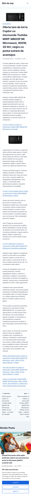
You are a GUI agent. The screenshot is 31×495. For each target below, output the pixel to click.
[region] (15, 481)
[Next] (28, 452)
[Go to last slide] (2, 452)
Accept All (15, 482)
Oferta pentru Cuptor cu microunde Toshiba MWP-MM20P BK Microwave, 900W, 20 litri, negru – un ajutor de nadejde (7, 404)
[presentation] (15, 442)
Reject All (15, 491)
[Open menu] (27, 3)
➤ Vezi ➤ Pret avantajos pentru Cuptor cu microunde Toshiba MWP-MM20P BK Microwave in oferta (15, 193)
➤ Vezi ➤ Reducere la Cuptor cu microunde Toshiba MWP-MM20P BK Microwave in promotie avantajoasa (15, 246)
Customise (15, 487)
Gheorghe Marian (8, 58)
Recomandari (7, 24)
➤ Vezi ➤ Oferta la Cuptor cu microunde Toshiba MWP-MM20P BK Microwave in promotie (15, 127)
